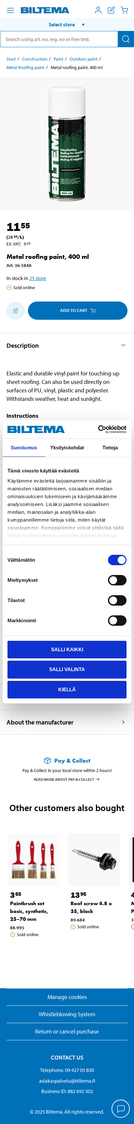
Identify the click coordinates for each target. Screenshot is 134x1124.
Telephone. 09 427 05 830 (67, 1070)
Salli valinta (67, 669)
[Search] (126, 39)
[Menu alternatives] (10, 10)
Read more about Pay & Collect (64, 779)
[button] (67, 24)
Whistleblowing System (67, 1014)
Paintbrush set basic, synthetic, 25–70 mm (29, 911)
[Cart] (124, 10)
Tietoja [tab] (110, 447)
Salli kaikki (67, 649)
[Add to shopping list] (16, 311)
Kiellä (67, 689)
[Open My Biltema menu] (98, 10)
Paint (58, 59)
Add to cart (73, 310)
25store (37, 278)
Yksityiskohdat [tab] (67, 447)
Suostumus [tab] (24, 447)
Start (11, 59)
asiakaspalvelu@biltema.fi (67, 1080)
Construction (34, 59)
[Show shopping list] (111, 10)
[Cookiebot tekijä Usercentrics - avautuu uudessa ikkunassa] (98, 429)
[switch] (117, 580)
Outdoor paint (84, 59)
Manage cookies (67, 997)
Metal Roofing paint (26, 67)
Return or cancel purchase (67, 1031)
